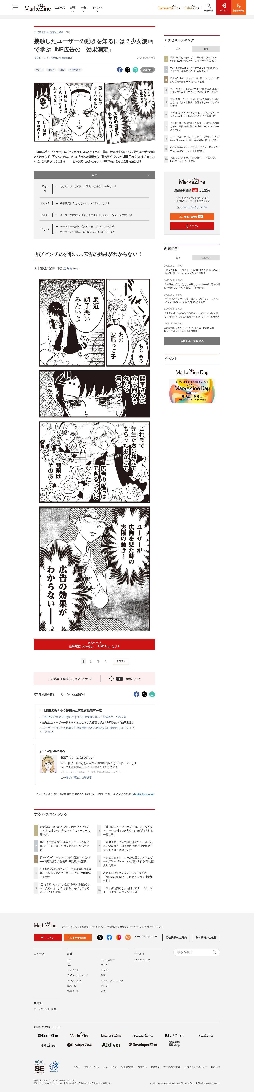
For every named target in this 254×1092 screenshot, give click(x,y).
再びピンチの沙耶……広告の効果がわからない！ (88, 186)
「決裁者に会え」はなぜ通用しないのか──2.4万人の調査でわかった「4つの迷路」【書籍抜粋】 (192, 286)
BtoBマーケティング (77, 975)
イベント (97, 7)
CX (69, 964)
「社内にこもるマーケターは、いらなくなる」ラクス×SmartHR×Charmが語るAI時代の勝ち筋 (128, 830)
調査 (103, 975)
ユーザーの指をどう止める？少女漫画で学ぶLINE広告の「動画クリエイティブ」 (89, 727)
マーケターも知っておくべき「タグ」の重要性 (87, 226)
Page (45, 203)
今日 (178, 49)
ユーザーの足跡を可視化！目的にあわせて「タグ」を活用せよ (96, 215)
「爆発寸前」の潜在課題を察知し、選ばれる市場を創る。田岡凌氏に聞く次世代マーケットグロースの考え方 (128, 846)
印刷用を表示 (47, 694)
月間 (206, 49)
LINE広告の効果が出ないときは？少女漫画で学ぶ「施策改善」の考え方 (84, 717)
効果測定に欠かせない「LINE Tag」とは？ (85, 203)
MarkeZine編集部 (59, 57)
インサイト (73, 969)
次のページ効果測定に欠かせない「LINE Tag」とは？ (94, 644)
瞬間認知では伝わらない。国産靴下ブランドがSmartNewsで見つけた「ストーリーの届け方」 (65, 830)
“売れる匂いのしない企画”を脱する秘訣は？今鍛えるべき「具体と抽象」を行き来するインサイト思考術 (65, 888)
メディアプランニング (112, 980)
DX (68, 959)
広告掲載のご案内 (176, 937)
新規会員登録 (193, 216)
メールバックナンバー (194, 207)
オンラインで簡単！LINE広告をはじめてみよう (87, 231)
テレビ (104, 985)
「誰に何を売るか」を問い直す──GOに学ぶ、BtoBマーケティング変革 (128, 890)
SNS (103, 990)
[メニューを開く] (15, 7)
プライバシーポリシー (196, 1066)
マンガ (39, 69)
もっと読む (46, 731)
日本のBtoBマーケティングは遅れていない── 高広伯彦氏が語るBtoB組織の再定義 (65, 859)
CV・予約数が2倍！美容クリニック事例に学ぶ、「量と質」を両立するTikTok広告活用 (64, 846)
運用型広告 (75, 69)
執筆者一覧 (73, 990)
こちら (68, 268)
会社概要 (155, 1066)
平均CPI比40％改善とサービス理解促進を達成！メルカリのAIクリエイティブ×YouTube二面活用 (65, 872)
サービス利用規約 (172, 1066)
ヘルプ (77, 1066)
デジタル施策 (74, 980)
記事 (73, 7)
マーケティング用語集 (45, 1008)
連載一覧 (71, 985)
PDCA (51, 69)
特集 (83, 7)
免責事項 (142, 1066)
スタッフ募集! (110, 1066)
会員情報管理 (127, 1066)
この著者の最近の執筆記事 (76, 777)
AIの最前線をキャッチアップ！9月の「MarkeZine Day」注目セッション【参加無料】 (127, 876)
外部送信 (215, 1066)
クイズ (104, 969)
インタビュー (107, 959)
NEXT (120, 661)
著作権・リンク (92, 1066)
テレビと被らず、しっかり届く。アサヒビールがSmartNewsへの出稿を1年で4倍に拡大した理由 (128, 861)
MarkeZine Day (142, 959)
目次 (94, 175)
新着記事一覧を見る (192, 341)
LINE (61, 69)
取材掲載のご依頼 (206, 937)
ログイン (193, 226)
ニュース (59, 7)
